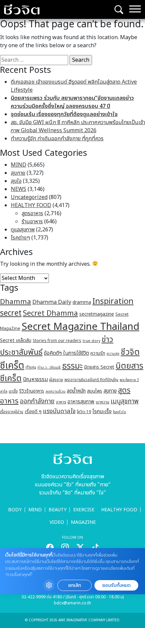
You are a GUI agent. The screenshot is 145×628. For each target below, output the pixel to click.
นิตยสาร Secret (99, 367)
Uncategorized (29, 197)
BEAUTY (57, 509)
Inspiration (113, 301)
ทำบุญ (31, 367)
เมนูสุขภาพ (125, 401)
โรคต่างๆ (20, 238)
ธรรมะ (72, 366)
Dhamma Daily (51, 302)
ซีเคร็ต (12, 366)
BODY (15, 509)
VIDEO (57, 522)
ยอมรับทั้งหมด (116, 585)
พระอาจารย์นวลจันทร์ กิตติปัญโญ (91, 380)
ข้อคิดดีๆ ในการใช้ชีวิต (66, 353)
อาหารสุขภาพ (80, 402)
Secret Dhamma (50, 313)
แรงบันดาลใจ (59, 411)
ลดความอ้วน (55, 391)
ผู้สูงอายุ (56, 380)
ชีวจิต (130, 352)
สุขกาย (18, 173)
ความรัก (97, 353)
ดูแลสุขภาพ (23, 230)
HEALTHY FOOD (31, 205)
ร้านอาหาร (32, 222)
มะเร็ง (13, 391)
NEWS (18, 189)
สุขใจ (16, 181)
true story (91, 341)
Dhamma (15, 301)
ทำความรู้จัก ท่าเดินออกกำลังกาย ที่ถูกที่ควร (57, 139)
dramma (81, 302)
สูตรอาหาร (32, 213)
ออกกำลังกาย (37, 401)
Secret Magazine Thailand (80, 326)
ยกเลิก (74, 585)
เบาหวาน (102, 402)
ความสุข (113, 353)
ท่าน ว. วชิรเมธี (49, 367)
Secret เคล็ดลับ (15, 340)
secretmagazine (96, 314)
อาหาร (61, 402)
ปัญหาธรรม (35, 379)
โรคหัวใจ (119, 412)
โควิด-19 (84, 412)
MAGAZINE (83, 522)
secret (11, 313)
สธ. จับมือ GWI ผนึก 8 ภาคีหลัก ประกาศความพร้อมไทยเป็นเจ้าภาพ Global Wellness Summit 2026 (78, 126)
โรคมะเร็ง (102, 412)
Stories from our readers (57, 341)
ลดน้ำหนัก (76, 391)
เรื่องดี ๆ (33, 412)
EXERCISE (83, 509)
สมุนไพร (94, 391)
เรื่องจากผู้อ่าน (11, 412)
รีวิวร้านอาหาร (31, 391)
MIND (18, 165)
